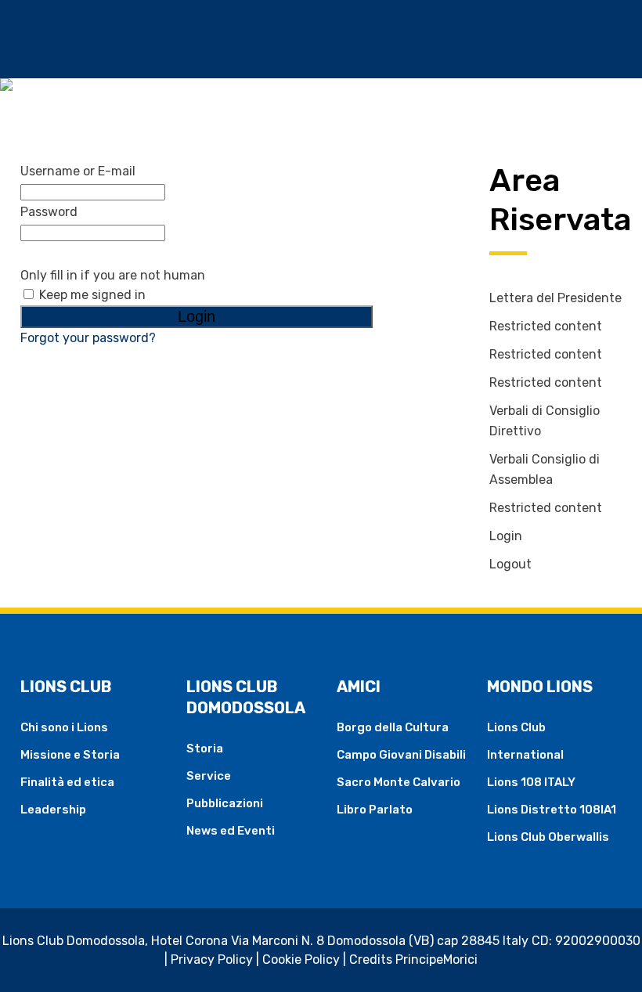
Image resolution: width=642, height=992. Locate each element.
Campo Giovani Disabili (401, 755)
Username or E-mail (77, 171)
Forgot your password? (88, 337)
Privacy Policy (212, 959)
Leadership (53, 810)
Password (49, 211)
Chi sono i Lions (64, 727)
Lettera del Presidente (555, 297)
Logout (510, 564)
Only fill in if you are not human (112, 275)
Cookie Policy (301, 959)
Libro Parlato (375, 810)
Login (505, 535)
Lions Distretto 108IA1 (551, 810)
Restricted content (545, 326)
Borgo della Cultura (393, 727)
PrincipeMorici (436, 959)
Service (208, 776)
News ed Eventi (230, 831)
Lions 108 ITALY (531, 782)
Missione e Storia (70, 755)
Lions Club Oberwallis (548, 837)
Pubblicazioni (224, 803)
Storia (204, 748)
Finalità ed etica (67, 782)
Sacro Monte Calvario (398, 782)
